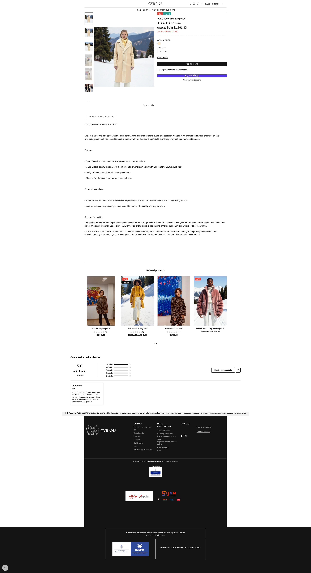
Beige (159, 43)
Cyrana (155, 3)
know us (137, 436)
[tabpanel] (174, 309)
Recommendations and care (166, 437)
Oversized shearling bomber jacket (210, 328)
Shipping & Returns (165, 434)
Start (159, 451)
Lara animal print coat (173, 328)
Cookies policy (163, 447)
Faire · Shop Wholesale (143, 449)
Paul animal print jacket (101, 328)
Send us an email (203, 432)
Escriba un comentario (223, 370)
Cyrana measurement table (142, 428)
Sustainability (139, 433)
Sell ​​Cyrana (138, 443)
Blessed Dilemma (172, 461)
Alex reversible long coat (137, 328)
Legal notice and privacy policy (167, 443)
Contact (137, 440)
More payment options (192, 80)
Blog (135, 446)
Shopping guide (163, 430)
